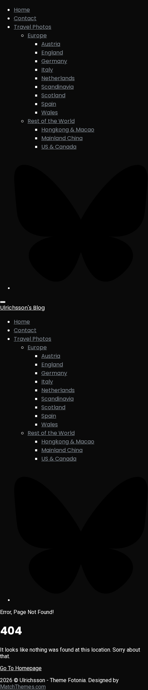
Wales (49, 112)
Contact (25, 18)
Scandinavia (57, 87)
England (52, 53)
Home (22, 10)
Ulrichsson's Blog (22, 308)
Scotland (53, 95)
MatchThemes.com (23, 686)
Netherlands (58, 78)
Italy (47, 70)
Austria (50, 44)
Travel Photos (32, 27)
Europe (37, 35)
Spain (48, 104)
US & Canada (58, 147)
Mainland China (62, 138)
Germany (54, 61)
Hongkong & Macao (67, 130)
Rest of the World (51, 121)
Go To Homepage (21, 668)
